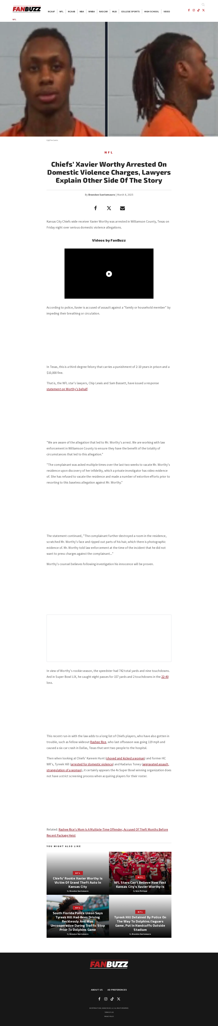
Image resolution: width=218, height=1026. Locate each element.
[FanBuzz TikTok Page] (199, 10)
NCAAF (51, 11)
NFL (61, 11)
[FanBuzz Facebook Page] (189, 10)
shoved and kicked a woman (125, 758)
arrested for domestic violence (92, 764)
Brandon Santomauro (101, 194)
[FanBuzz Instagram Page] (193, 10)
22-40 (164, 677)
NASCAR (103, 11)
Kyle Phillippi (141, 891)
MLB (114, 11)
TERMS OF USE (109, 1012)
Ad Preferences (117, 989)
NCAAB (71, 11)
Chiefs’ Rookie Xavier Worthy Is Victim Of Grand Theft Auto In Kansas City (78, 882)
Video (167, 11)
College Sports (130, 11)
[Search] (203, 4)
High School (151, 11)
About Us (97, 989)
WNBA (91, 11)
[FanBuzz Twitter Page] (203, 10)
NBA (82, 11)
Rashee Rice (98, 742)
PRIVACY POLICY (109, 1016)
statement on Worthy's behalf (67, 389)
